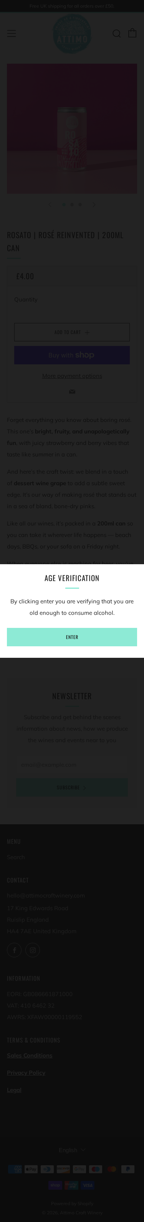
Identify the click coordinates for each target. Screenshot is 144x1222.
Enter (72, 637)
